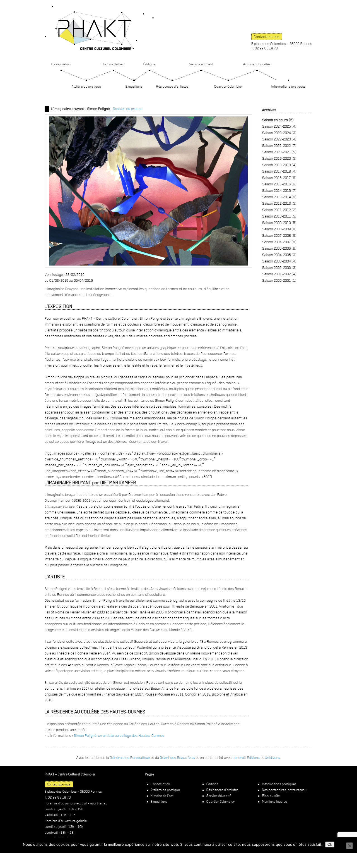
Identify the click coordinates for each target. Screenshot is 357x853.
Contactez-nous (266, 36)
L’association (61, 64)
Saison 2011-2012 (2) (279, 209)
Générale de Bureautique (130, 757)
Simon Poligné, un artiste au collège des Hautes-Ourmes (119, 735)
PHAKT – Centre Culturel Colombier (99, 28)
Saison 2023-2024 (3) (279, 132)
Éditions (149, 64)
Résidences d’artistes (172, 86)
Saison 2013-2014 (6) (279, 197)
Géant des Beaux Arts (177, 757)
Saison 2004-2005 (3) (279, 254)
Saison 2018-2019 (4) (279, 165)
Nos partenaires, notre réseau (284, 790)
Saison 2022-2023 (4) (279, 139)
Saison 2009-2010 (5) (279, 222)
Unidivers (272, 757)
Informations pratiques (288, 86)
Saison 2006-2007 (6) (279, 242)
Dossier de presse (128, 108)
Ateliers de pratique (86, 86)
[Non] (349, 845)
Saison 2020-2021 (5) (279, 152)
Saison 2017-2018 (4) (279, 171)
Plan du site (271, 796)
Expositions (134, 86)
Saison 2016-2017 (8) (279, 177)
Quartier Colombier (228, 86)
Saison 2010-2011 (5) (279, 216)
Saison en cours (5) (278, 120)
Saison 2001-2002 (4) (279, 274)
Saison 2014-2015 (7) (279, 190)
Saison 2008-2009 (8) (279, 229)
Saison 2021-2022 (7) (279, 145)
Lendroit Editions (246, 757)
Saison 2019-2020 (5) (279, 158)
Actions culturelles (257, 64)
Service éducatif (201, 64)
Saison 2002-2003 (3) (279, 267)
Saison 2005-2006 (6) (279, 248)
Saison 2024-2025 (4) (279, 126)
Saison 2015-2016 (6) (279, 184)
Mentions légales (274, 802)
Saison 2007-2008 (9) (279, 235)
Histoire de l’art (113, 64)
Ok (329, 844)
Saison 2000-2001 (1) (279, 280)
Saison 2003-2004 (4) (279, 261)
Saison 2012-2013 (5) (279, 203)
